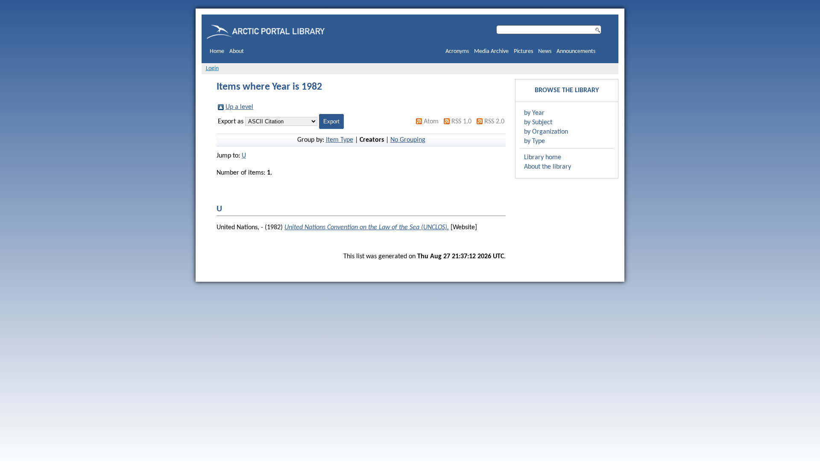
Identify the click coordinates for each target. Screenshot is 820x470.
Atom (431, 121)
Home (217, 51)
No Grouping (407, 140)
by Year (534, 113)
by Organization (546, 131)
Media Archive (491, 51)
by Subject (538, 122)
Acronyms (457, 51)
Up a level (239, 107)
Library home (542, 157)
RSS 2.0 (494, 121)
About (236, 51)
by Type (534, 141)
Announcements (575, 51)
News (544, 51)
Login (212, 68)
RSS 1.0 (461, 121)
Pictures (523, 51)
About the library (547, 166)
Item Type (339, 140)
